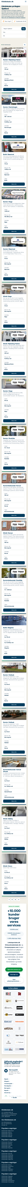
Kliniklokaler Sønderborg (8, 1180)
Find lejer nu (14, 974)
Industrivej (7, 1092)
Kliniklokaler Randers (7, 1142)
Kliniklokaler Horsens (7, 1145)
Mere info (14, 89)
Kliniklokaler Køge (6, 1167)
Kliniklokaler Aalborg (7, 1135)
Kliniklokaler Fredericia (7, 1166)
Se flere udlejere (14, 988)
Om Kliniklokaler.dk (7, 1122)
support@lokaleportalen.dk (9, 1115)
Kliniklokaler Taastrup (7, 1170)
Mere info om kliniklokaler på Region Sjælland (13, 17)
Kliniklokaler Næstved (7, 1159)
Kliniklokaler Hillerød (7, 1177)
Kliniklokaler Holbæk (7, 1179)
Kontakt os (4, 1125)
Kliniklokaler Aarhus (7, 1132)
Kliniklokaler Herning (7, 1153)
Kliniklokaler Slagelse (7, 1176)
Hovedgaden (7, 1085)
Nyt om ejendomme (7, 1123)
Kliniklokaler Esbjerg (7, 1136)
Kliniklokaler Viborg (7, 1164)
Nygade (6, 1090)
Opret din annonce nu (14, 969)
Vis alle (15, 1097)
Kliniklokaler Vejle (6, 1146)
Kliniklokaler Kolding (7, 1143)
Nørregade (7, 1088)
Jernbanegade (8, 1083)
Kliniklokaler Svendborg (8, 1182)
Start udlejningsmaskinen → (14, 980)
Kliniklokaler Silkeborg (7, 1155)
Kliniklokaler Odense (7, 1133)
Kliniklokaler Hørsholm (7, 1156)
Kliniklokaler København (8, 1130)
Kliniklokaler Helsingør (7, 1157)
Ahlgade (6, 1081)
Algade (6, 1079)
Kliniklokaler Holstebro (7, 1169)
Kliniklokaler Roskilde (7, 1147)
